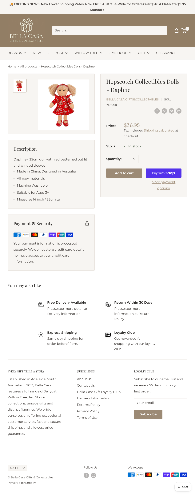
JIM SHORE (118, 53)
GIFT (141, 53)
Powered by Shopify (22, 483)
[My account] (176, 30)
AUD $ (14, 468)
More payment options (163, 185)
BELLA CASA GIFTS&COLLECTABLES (132, 99)
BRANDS (15, 53)
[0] (184, 30)
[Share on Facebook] (157, 111)
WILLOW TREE (86, 53)
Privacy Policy (88, 411)
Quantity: (113, 159)
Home (12, 66)
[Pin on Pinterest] (164, 111)
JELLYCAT (55, 53)
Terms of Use (87, 418)
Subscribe (148, 414)
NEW (37, 53)
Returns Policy (88, 405)
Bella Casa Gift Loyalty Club (99, 392)
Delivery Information (93, 398)
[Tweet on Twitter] (171, 111)
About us (84, 379)
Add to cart (124, 173)
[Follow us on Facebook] (86, 475)
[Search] (162, 30)
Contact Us (86, 385)
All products (28, 66)
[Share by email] (178, 111)
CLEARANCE (166, 53)
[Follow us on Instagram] (93, 475)
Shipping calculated (159, 130)
